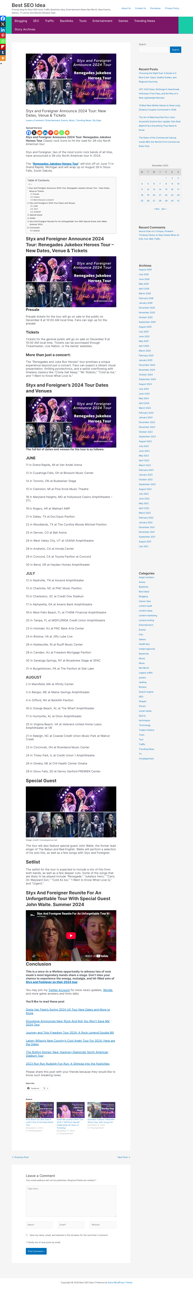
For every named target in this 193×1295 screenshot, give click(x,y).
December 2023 (147, 422)
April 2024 (144, 403)
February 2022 (146, 517)
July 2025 (144, 331)
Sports (142, 715)
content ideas (145, 610)
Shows (142, 706)
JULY (36, 209)
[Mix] (56, 132)
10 (178, 183)
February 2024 (146, 412)
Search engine (146, 691)
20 (154, 195)
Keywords (144, 653)
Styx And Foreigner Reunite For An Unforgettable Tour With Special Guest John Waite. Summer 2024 (68, 223)
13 (154, 189)
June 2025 (144, 336)
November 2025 (147, 312)
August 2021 (145, 541)
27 (154, 200)
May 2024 (144, 398)
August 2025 (145, 326)
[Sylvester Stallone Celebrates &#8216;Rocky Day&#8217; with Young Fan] (101, 1110)
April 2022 (144, 508)
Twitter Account (59, 990)
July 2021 (143, 546)
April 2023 (144, 460)
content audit (145, 606)
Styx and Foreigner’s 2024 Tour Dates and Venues (52, 203)
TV (140, 754)
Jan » (163, 209)
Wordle (107, 990)
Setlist (32, 218)
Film (141, 634)
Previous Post (20, 1157)
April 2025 (144, 346)
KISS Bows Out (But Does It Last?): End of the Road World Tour (39, 1122)
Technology (145, 725)
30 (172, 200)
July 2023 (144, 446)
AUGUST (37, 212)
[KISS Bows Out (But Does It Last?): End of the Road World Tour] (40, 1110)
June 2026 (144, 279)
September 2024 (147, 379)
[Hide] (1, 63)
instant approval (147, 649)
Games (123, 21)
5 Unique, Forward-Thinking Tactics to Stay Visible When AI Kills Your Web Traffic (159, 235)
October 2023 (146, 431)
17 (178, 189)
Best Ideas (144, 591)
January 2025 (145, 360)
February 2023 (146, 470)
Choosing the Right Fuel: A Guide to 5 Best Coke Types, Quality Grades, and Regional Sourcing (157, 77)
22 (166, 195)
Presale (36, 194)
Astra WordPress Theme (120, 1282)
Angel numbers (146, 577)
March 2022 (145, 512)
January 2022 (145, 522)
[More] (67, 132)
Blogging (21, 21)
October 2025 (146, 317)
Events (64, 120)
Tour (141, 739)
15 (166, 189)
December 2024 (147, 365)
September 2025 (147, 322)
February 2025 (146, 355)
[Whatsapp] (61, 132)
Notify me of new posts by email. (44, 1242)
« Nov (157, 209)
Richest (142, 687)
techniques (144, 720)
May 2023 (144, 455)
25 (142, 200)
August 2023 (145, 441)
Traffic (49, 21)
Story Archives (25, 29)
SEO (36, 21)
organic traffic (146, 672)
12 (148, 189)
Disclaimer (155, 8)
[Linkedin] (45, 132)
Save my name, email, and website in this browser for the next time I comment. (69, 1235)
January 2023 (146, 474)
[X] (34, 132)
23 (172, 195)
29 (166, 200)
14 (160, 189)
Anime (142, 582)
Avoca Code (145, 231)
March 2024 (145, 408)
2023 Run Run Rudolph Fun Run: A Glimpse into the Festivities (67, 1063)
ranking (142, 682)
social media (145, 711)
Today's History (146, 730)
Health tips (144, 644)
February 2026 (146, 298)
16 (172, 189)
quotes (142, 677)
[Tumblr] (3, 52)
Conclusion (35, 227)
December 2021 (147, 527)
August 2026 (145, 269)
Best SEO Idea (28, 5)
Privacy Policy (172, 8)
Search (142, 44)
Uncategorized (146, 758)
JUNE (35, 206)
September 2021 (147, 536)
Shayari (142, 701)
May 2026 (144, 283)
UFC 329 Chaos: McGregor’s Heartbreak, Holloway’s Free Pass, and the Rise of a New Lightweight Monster (159, 93)
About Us (126, 8)
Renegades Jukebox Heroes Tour (55, 163)
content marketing (148, 615)
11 (142, 189)
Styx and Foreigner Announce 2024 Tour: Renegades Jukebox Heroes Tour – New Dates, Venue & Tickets (69, 189)
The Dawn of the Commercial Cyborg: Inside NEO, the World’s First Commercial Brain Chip (159, 141)
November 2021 (147, 532)
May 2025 (144, 341)
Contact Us (140, 8)
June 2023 (144, 451)
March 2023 (145, 465)
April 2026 (144, 288)
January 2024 (146, 417)
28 (160, 200)
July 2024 (144, 389)
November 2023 (147, 427)
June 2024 (144, 393)
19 (148, 195)
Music (72, 120)
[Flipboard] (3, 47)
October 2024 (146, 374)
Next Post (124, 1157)
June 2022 (144, 498)
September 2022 (147, 484)
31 (178, 200)
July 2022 (144, 493)
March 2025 (145, 350)
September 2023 (147, 436)
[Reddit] (39, 132)
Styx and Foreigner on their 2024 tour (52, 982)
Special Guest (36, 215)
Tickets (36, 197)
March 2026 (145, 293)
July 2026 (144, 274)
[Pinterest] (50, 132)
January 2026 (145, 303)
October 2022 (146, 479)
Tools (83, 21)
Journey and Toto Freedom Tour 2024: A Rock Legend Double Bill (70, 1032)
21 (160, 195)
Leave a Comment (35, 120)
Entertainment (102, 21)
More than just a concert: (43, 200)
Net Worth (144, 668)
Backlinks (66, 21)
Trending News (144, 21)
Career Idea (145, 601)
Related (36, 231)
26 (148, 200)
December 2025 (147, 307)
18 (142, 195)
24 (178, 195)
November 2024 (147, 369)
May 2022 (144, 503)
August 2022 (145, 489)
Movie (142, 658)
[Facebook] (28, 132)
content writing (146, 620)
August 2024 (145, 384)
